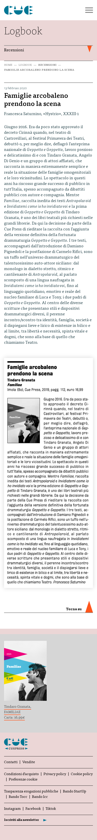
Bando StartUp (74, 791)
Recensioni (47, 65)
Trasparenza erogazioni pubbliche (31, 791)
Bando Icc (40, 797)
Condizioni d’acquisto (21, 774)
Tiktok (51, 809)
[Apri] (89, 10)
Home (8, 65)
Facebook (33, 809)
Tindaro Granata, (17, 707)
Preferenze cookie (23, 779)
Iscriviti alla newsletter (21, 820)
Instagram (12, 809)
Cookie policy (82, 774)
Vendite (28, 762)
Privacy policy (55, 774)
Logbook (25, 65)
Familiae (12, 712)
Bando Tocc (18, 797)
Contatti (11, 762)
